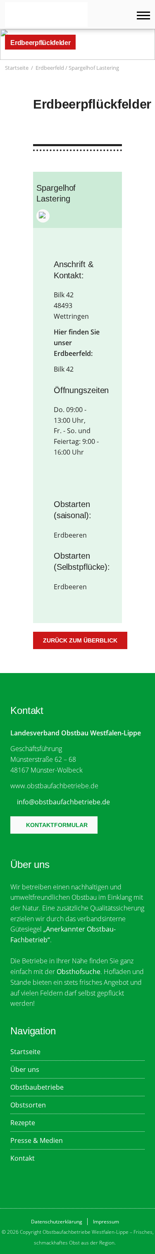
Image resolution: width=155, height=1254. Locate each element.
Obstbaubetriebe (37, 1087)
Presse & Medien (36, 1140)
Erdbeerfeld (50, 67)
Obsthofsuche (78, 971)
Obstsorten (28, 1104)
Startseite (17, 67)
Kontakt (22, 1158)
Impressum (106, 1221)
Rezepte (22, 1122)
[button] (146, 68)
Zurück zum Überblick (80, 640)
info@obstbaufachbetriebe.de (63, 801)
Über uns (24, 1069)
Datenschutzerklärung (56, 1221)
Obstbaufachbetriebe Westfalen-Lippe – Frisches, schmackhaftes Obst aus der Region (46, 14)
